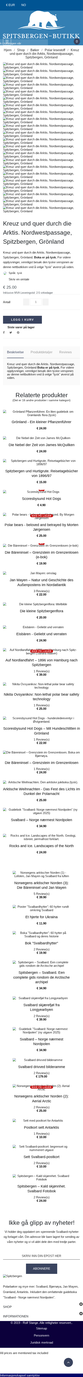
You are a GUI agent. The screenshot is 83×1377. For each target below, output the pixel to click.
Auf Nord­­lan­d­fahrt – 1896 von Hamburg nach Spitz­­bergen (41, 662)
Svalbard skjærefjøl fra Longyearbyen (41, 1007)
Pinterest (18, 332)
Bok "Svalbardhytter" (41, 943)
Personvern (41, 1335)
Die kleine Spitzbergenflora (41, 611)
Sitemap (41, 1328)
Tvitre (10, 332)
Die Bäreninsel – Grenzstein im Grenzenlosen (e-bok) (41, 554)
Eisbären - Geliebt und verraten (41, 634)
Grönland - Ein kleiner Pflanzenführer (41, 422)
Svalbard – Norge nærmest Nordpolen (41, 820)
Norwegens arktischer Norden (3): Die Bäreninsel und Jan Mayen (41, 885)
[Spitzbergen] (41, 24)
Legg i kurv (22, 319)
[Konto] (35, 5)
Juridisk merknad (41, 1342)
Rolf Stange (30, 1322)
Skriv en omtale (16, 279)
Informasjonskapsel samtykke (20, 1375)
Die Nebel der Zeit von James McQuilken (42, 445)
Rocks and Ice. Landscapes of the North (41, 846)
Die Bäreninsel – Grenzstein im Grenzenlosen (41, 763)
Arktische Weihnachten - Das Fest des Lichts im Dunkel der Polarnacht (41, 791)
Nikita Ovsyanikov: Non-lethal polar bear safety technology (41, 696)
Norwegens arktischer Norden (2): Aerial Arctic (41, 1098)
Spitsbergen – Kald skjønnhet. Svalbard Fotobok (41, 1188)
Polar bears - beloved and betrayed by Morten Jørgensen (41, 527)
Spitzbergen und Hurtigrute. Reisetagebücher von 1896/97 (41, 473)
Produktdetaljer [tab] (41, 352)
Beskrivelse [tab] (15, 352)
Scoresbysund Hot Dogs (41, 499)
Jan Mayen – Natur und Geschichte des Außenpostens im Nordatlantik (41, 582)
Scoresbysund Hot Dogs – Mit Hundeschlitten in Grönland (41, 730)
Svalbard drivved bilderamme (41, 1067)
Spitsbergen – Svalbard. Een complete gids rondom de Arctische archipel (41, 977)
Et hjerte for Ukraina (41, 917)
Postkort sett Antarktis (41, 1127)
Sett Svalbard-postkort (41, 1157)
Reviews (65, 352)
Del (4, 332)
